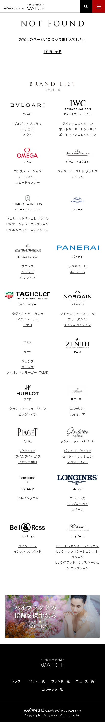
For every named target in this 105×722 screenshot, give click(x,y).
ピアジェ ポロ (27, 462)
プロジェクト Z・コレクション (27, 218)
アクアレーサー (27, 319)
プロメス (27, 266)
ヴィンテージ (27, 546)
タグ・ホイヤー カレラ (27, 313)
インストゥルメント (27, 551)
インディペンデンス (77, 325)
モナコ (27, 325)
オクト (27, 134)
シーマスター (27, 176)
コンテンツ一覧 (52, 689)
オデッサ (27, 367)
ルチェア (27, 129)
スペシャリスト (77, 462)
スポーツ (77, 509)
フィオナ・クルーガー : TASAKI (27, 372)
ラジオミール (77, 266)
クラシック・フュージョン (27, 408)
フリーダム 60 (77, 319)
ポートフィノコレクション (77, 134)
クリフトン (27, 277)
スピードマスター (27, 182)
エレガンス (77, 498)
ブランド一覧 (60, 681)
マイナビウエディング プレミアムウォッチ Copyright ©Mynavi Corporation (52, 712)
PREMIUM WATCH (52, 663)
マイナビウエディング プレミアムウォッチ (24, 7)
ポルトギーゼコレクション (77, 129)
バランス (27, 361)
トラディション (77, 503)
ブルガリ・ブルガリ (27, 123)
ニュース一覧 (85, 681)
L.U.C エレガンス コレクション (77, 546)
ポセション (27, 450)
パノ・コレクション (77, 450)
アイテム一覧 (36, 681)
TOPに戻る (53, 51)
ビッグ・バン (27, 414)
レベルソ (77, 176)
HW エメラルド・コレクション (27, 229)
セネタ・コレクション (77, 456)
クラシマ (27, 271)
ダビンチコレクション (77, 123)
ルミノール (77, 271)
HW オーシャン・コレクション (27, 224)
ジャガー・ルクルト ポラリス (77, 171)
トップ (15, 681)
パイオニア (77, 414)
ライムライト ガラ (27, 456)
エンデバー (77, 408)
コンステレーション (27, 171)
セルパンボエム (27, 498)
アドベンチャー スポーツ (77, 313)
